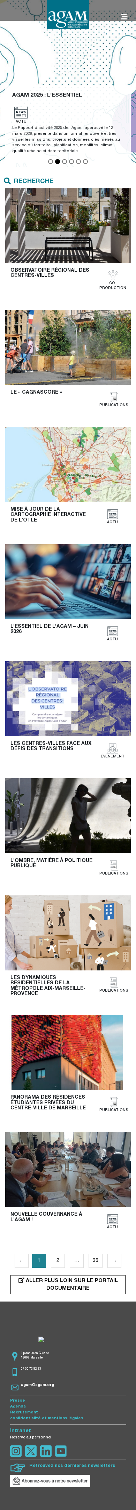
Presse (17, 1401)
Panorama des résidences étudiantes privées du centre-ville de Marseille (48, 1103)
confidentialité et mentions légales (46, 1418)
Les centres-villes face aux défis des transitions (51, 746)
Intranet (20, 1431)
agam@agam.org (37, 1385)
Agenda (18, 1407)
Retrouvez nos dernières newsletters (72, 1466)
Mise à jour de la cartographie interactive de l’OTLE (48, 515)
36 (95, 1260)
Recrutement (24, 1412)
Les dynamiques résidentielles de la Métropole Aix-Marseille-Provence (47, 986)
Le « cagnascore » (36, 392)
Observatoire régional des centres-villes (50, 273)
